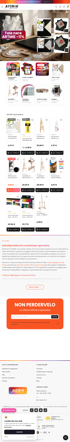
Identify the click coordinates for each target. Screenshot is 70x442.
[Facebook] (32, 410)
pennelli (19, 265)
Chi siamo (39, 368)
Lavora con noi (41, 375)
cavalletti (27, 265)
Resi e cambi (6, 371)
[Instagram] (36, 410)
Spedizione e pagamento (10, 368)
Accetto (19, 432)
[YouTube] (41, 410)
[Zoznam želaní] (64, 7)
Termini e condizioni (8, 378)
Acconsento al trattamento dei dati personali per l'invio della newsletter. (30, 323)
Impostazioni (30, 437)
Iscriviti (54, 317)
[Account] (60, 7)
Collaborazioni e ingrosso (44, 371)
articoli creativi (40, 265)
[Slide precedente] (2, 35)
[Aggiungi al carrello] (13, 153)
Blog (37, 381)
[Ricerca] (56, 7)
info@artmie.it (42, 400)
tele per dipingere (53, 262)
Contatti (38, 378)
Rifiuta (6, 437)
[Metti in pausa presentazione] (31, 59)
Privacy (4, 381)
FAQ (3, 375)
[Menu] (2, 7)
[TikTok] (45, 410)
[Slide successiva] (68, 35)
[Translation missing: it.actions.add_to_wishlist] (18, 120)
